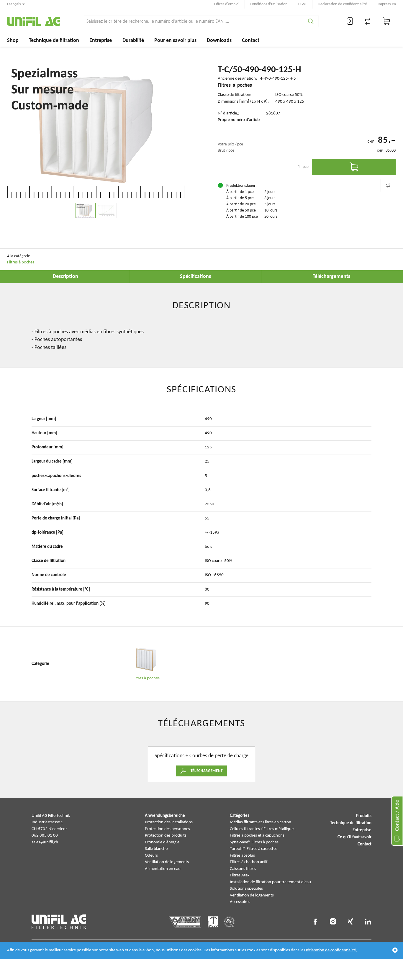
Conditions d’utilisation (268, 4)
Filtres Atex (240, 875)
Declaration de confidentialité (342, 4)
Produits (363, 816)
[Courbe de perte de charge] (107, 210)
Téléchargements (331, 276)
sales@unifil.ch (45, 842)
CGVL (302, 4)
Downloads (219, 40)
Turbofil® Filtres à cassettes (253, 849)
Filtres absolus (242, 855)
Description (65, 276)
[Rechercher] (311, 21)
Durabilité (133, 40)
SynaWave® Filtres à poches (254, 842)
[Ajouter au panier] (354, 167)
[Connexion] (349, 21)
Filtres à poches (20, 262)
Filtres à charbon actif (249, 862)
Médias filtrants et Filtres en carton (260, 822)
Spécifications (195, 276)
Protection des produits (165, 835)
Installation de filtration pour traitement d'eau (270, 882)
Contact (250, 40)
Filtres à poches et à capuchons (257, 835)
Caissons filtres (243, 869)
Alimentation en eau (163, 869)
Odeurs (151, 855)
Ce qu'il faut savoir (354, 837)
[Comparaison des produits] (368, 21)
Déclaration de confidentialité (330, 950)
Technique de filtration (54, 40)
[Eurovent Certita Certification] (185, 922)
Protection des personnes (167, 829)
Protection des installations (169, 822)
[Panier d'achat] (386, 21)
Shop (13, 40)
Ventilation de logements (167, 862)
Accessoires (240, 902)
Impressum (387, 4)
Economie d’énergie (162, 842)
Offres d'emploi (226, 4)
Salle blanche (156, 849)
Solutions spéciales (246, 888)
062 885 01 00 (45, 835)
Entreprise (100, 40)
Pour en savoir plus (175, 40)
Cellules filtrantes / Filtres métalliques (262, 829)
